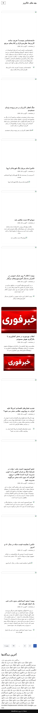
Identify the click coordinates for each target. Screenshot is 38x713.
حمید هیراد (17, 685)
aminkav (30, 46)
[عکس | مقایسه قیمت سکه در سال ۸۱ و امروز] (19, 528)
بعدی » (6, 646)
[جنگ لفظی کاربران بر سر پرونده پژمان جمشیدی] (19, 91)
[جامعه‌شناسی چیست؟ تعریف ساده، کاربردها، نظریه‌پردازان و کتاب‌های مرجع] (19, 24)
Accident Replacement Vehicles (12, 705)
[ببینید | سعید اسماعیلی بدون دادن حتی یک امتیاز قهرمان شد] (19, 585)
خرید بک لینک (5, 662)
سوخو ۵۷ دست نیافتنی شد (24, 220)
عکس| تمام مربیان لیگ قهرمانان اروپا (20, 168)
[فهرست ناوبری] (3, 2)
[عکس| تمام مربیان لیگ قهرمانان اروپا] (19, 152)
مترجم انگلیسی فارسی (28, 665)
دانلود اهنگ (5, 675)
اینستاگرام (23, 703)
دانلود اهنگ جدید (26, 662)
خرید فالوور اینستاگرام (17, 670)
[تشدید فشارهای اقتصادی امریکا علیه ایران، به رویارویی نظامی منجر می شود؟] (19, 392)
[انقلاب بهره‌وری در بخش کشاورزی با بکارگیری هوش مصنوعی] (19, 320)
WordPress (14, 711)
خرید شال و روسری (23, 693)
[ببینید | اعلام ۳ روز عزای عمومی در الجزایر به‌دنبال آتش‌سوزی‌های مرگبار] (19, 259)
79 (13, 646)
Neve (25, 711)
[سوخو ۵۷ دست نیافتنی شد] (19, 203)
